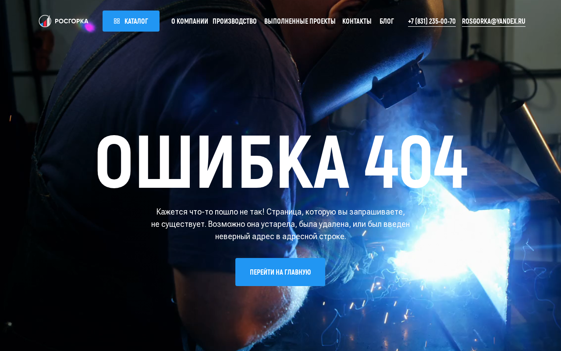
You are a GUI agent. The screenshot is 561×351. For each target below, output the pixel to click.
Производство (235, 21)
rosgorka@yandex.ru (493, 21)
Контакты (357, 21)
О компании (189, 21)
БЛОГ (387, 21)
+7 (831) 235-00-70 (432, 21)
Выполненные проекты (300, 21)
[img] (63, 21)
